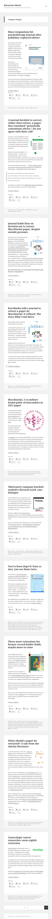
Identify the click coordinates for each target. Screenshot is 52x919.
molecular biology (34, 552)
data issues (28, 896)
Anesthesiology (28, 722)
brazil (27, 822)
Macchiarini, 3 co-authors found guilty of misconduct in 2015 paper (25, 402)
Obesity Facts (31, 823)
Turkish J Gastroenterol (22, 629)
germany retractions (25, 724)
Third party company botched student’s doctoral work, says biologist (25, 489)
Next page (46, 908)
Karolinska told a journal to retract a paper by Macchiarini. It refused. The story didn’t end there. (24, 312)
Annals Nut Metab (31, 622)
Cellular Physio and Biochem (32, 551)
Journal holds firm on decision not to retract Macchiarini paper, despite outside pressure (24, 228)
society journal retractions (18, 628)
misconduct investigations (36, 294)
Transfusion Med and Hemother (20, 727)
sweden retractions (21, 474)
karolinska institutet (35, 471)
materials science (15, 625)
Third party (10, 554)
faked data (15, 552)
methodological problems (22, 823)
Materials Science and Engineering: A (28, 625)
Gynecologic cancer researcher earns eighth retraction (22, 840)
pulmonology (32, 473)
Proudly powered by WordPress (23, 916)
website (28, 75)
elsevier (25, 623)
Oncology (16, 899)
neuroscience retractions (21, 626)
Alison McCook (20, 209)
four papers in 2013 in (23, 871)
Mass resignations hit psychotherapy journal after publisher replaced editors (24, 34)
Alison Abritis (22, 622)
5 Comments (27, 387)
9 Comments (35, 107)
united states (20, 825)
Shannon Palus (20, 551)
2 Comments (28, 825)
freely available (22, 552)
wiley (29, 727)
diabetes (10, 623)
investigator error (30, 209)
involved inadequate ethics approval (21, 675)
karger (28, 107)
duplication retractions (17, 623)
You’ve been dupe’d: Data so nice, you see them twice (24, 568)
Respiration (10, 296)
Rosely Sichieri (32, 772)
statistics (14, 825)
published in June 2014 (16, 790)
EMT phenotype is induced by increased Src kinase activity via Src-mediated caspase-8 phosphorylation (24, 526)
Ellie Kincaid (22, 107)
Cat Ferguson (21, 896)
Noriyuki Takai (12, 848)
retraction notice (15, 524)
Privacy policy (11, 916)
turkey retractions (12, 629)
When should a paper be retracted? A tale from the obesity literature (23, 743)
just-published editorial (34, 801)
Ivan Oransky (21, 822)
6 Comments (18, 554)
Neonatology (11, 211)
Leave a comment (37, 629)
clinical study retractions (34, 822)
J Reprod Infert (38, 623)
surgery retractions (18, 296)
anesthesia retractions (19, 722)
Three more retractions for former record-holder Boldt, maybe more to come (24, 644)
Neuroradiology (11, 626)
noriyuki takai (29, 897)
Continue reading (13, 90)
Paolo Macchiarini (24, 473)
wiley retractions (35, 727)
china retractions (40, 622)
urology (29, 629)
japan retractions (18, 897)
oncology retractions (23, 899)
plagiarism (40, 552)
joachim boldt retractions (36, 724)
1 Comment (18, 211)
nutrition (29, 626)
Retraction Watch (12, 5)
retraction (21, 694)
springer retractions (29, 628)
